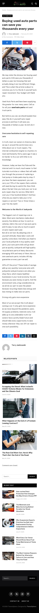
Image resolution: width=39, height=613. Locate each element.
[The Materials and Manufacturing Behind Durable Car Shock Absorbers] (8, 507)
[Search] (36, 3)
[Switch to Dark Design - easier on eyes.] (32, 4)
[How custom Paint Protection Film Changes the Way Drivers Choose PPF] (8, 494)
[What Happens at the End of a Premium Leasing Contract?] (19, 408)
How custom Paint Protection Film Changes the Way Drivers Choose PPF (26, 494)
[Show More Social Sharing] (35, 42)
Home (4, 10)
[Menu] (3, 4)
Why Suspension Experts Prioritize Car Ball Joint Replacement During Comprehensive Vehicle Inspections (25, 524)
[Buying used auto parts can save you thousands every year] (19, 58)
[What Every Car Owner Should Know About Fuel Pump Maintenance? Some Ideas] (8, 540)
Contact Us (14, 601)
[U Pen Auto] (19, 3)
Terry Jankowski (14, 34)
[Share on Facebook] (7, 42)
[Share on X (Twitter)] (17, 42)
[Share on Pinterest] (27, 42)
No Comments (8, 37)
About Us (25, 601)
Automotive (7, 15)
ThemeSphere (31, 606)
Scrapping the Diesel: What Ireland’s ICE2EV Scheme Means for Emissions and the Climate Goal (18, 389)
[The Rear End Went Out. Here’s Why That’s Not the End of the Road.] (19, 440)
